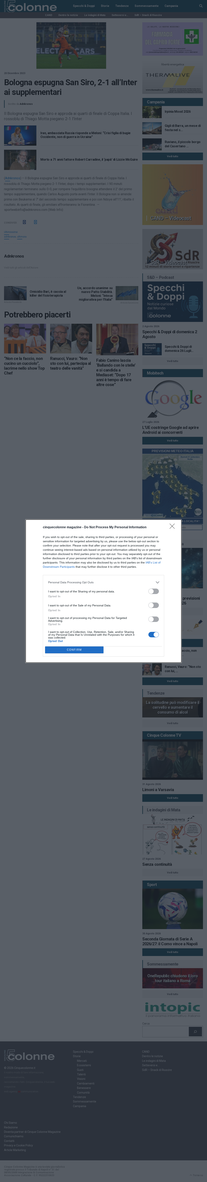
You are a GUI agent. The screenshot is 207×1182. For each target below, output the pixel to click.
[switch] (153, 591)
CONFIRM (74, 649)
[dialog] (103, 591)
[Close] (173, 527)
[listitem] (103, 582)
